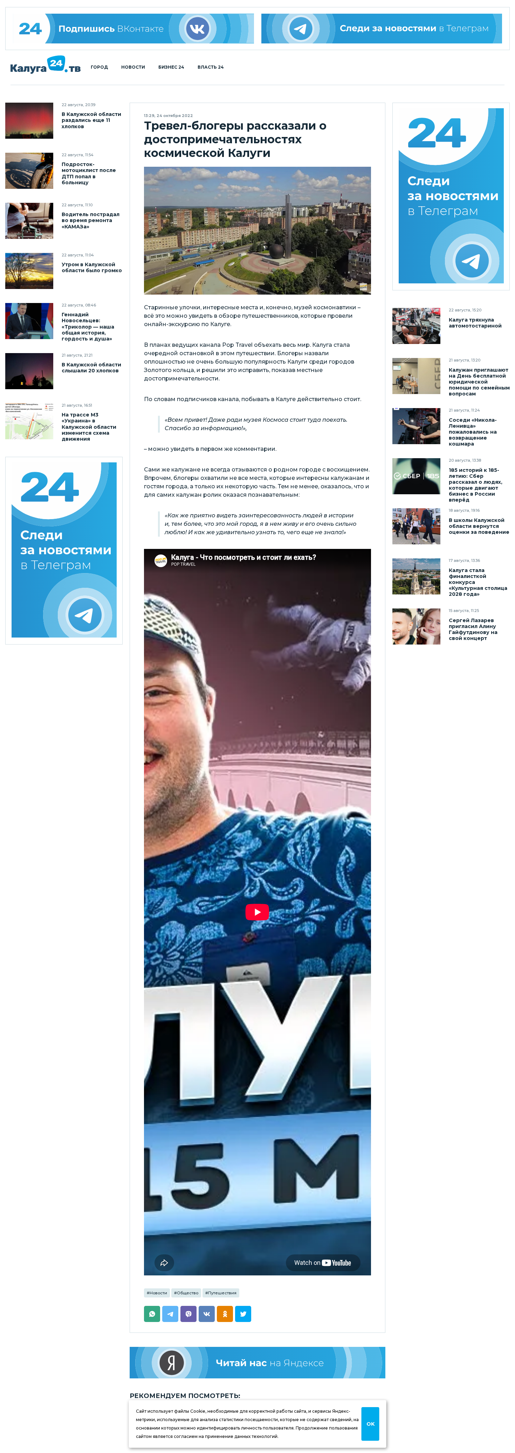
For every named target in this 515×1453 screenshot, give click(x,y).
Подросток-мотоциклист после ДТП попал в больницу (89, 173)
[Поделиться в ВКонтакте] (206, 1313)
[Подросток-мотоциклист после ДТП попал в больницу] (29, 171)
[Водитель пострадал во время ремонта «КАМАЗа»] (29, 221)
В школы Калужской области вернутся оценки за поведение (479, 526)
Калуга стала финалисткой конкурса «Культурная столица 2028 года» (478, 582)
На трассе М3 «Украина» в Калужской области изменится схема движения (89, 427)
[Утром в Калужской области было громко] (29, 271)
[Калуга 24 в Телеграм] (64, 550)
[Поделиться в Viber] (188, 1313)
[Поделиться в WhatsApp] (152, 1313)
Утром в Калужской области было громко (92, 268)
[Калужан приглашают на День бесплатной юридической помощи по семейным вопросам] (416, 376)
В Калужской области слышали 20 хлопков (91, 368)
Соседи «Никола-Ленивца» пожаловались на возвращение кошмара (473, 432)
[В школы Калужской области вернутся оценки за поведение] (416, 526)
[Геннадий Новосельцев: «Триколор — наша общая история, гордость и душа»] (29, 321)
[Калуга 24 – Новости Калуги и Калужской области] (46, 64)
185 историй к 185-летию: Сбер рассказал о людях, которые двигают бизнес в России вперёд (475, 485)
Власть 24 (211, 67)
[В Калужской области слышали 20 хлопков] (29, 371)
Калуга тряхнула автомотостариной (475, 323)
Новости (133, 67)
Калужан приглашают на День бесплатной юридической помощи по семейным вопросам (479, 382)
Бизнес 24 (171, 67)
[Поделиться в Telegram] (170, 1313)
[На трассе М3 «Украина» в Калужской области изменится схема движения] (29, 421)
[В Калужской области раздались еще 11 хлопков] (29, 121)
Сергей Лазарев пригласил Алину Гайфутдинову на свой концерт (473, 629)
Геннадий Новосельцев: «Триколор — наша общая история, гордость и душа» (88, 327)
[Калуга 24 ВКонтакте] (133, 28)
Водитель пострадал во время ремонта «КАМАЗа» (90, 220)
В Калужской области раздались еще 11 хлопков (91, 120)
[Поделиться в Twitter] (243, 1313)
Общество (187, 1292)
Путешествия (222, 1292)
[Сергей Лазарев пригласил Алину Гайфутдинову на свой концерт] (416, 626)
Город (99, 67)
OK (370, 1424)
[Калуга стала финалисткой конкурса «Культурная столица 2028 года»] (416, 576)
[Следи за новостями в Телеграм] (381, 28)
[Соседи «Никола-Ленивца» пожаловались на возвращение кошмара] (416, 426)
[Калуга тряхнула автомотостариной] (416, 326)
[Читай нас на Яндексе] (257, 1362)
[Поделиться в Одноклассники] (224, 1313)
